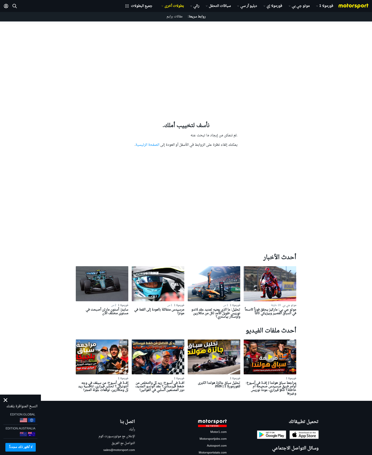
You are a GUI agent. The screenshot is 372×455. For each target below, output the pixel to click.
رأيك (132, 429)
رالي (196, 6)
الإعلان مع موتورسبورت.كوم (117, 436)
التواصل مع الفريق (123, 443)
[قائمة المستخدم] (6, 6)
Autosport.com (217, 446)
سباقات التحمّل (220, 6)
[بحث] (14, 6)
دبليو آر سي (248, 6)
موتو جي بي (301, 6)
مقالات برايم (175, 17)
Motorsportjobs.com (213, 439)
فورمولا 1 (326, 6)
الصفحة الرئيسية (147, 145)
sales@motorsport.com (119, 450)
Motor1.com (218, 432)
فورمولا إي (274, 6)
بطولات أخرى (174, 6)
